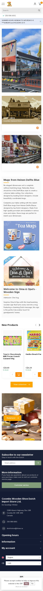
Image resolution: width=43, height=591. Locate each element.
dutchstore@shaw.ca (15, 528)
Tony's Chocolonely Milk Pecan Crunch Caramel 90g (12, 356)
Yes (26, 584)
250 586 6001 (12, 522)
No (32, 584)
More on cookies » (22, 587)
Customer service (21, 485)
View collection (20, 384)
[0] (40, 3)
